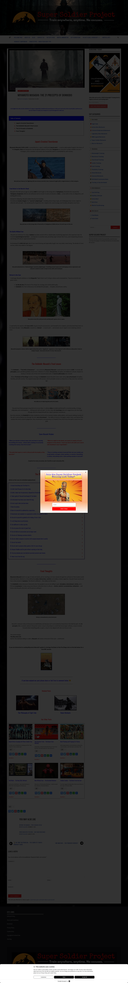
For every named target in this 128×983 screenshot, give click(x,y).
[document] (64, 491)
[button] (85, 472)
